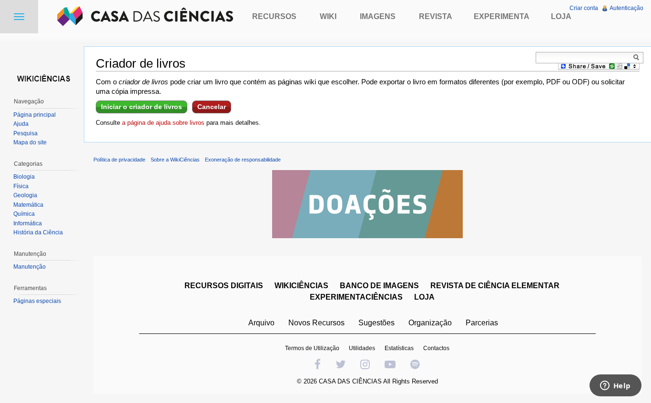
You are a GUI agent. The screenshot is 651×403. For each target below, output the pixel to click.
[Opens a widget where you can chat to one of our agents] (615, 386)
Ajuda (21, 124)
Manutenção (29, 266)
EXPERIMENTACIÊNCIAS (356, 297)
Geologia (25, 195)
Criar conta (584, 8)
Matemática (28, 205)
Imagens (378, 16)
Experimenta (501, 16)
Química (24, 214)
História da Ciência (38, 232)
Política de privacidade (119, 159)
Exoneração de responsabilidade (243, 159)
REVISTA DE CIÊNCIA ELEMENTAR (494, 286)
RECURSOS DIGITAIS (223, 286)
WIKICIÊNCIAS (301, 286)
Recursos (274, 16)
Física (21, 186)
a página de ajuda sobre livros (163, 122)
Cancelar (211, 107)
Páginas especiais (37, 301)
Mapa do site (30, 142)
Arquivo (261, 323)
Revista (435, 16)
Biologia (24, 176)
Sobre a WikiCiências (175, 159)
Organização (430, 323)
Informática (27, 223)
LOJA (424, 297)
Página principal (34, 114)
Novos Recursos (316, 323)
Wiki (328, 16)
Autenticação (626, 8)
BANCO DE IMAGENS (379, 286)
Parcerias (482, 323)
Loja (561, 16)
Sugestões (376, 323)
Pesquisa (25, 133)
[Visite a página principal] (42, 77)
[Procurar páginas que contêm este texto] (637, 57)
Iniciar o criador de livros (141, 107)
